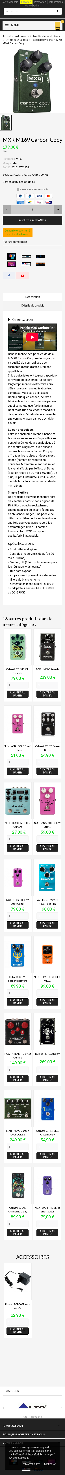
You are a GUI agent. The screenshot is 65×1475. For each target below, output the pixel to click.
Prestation (40, 2)
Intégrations (56, 2)
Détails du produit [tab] (32, 305)
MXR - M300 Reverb (47, 669)
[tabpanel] (32, 81)
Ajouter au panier (32, 220)
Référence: (9, 158)
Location (26, 2)
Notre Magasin (10, 2)
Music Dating (32, 5)
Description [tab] (32, 297)
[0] (57, 29)
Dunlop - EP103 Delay (47, 1053)
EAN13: (7, 167)
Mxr (15, 163)
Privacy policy (31, 1464)
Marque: (7, 163)
